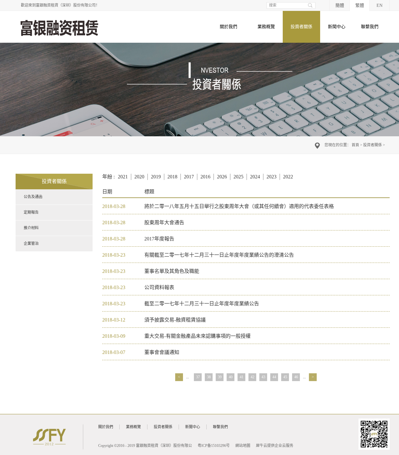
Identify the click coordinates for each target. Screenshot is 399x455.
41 (241, 377)
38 (209, 377)
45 (285, 377)
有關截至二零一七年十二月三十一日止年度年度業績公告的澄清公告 (219, 255)
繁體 (359, 5)
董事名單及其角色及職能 (171, 271)
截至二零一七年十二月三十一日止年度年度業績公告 (201, 303)
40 (231, 377)
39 (220, 377)
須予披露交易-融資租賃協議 (175, 319)
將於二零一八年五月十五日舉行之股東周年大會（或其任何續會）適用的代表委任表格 (239, 206)
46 (296, 377)
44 (274, 377)
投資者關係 (372, 145)
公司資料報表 (159, 287)
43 (263, 377)
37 (198, 377)
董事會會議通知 (161, 352)
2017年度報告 (159, 238)
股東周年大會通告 (164, 222)
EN (379, 5)
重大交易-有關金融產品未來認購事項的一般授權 (197, 336)
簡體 (339, 5)
